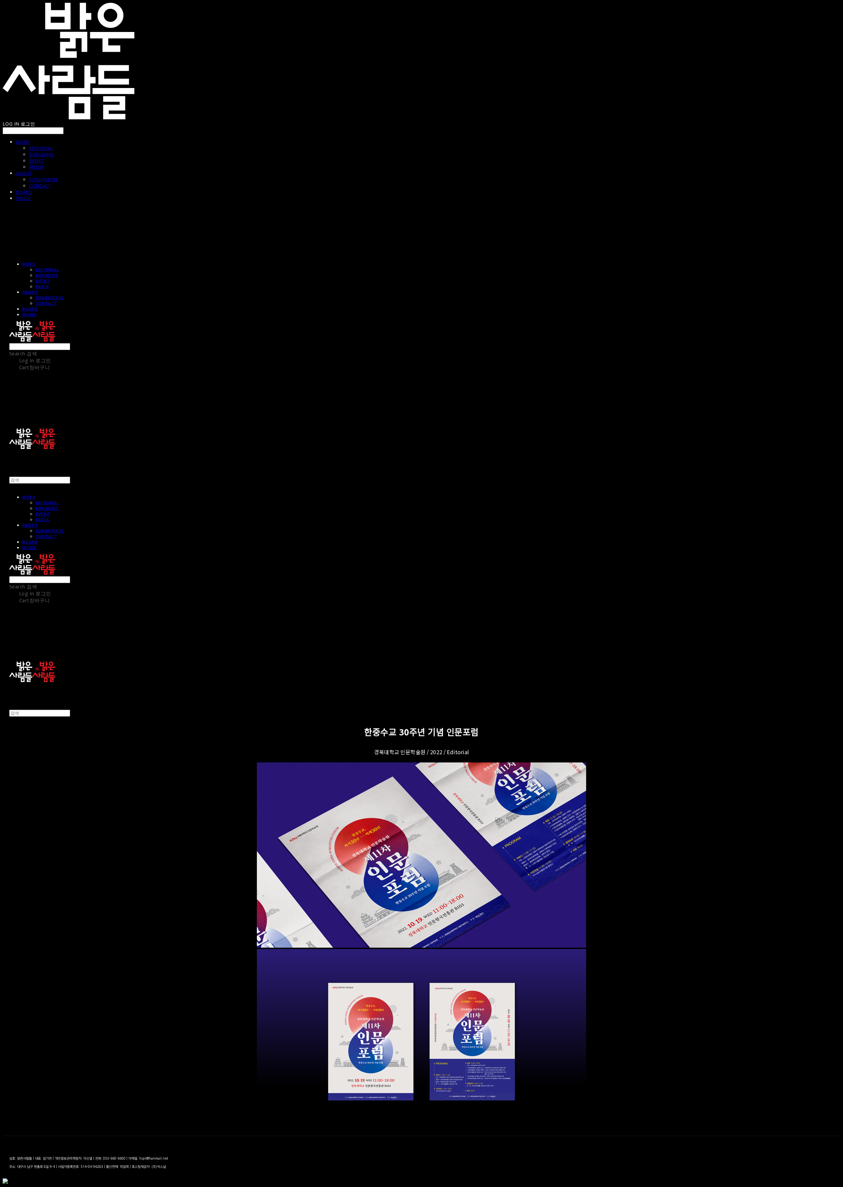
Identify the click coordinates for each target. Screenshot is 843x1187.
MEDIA (36, 167)
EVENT (36, 161)
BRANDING (41, 154)
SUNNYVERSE (43, 179)
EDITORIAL (41, 148)
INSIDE (23, 198)
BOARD (24, 192)
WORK (23, 142)
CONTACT (40, 186)
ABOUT (24, 173)
